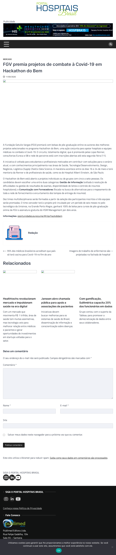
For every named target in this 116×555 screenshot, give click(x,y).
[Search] (110, 44)
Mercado (7, 59)
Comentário (10, 365)
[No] (112, 547)
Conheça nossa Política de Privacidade (22, 508)
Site (5, 420)
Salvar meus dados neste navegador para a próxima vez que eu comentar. (45, 434)
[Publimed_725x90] (58, 36)
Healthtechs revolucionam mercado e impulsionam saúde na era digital (19, 302)
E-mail (64, 405)
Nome (7, 405)
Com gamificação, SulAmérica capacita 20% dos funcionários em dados (95, 302)
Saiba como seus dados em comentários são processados (78, 458)
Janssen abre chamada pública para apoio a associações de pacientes (57, 302)
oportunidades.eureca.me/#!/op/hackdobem (40, 216)
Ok (58, 550)
